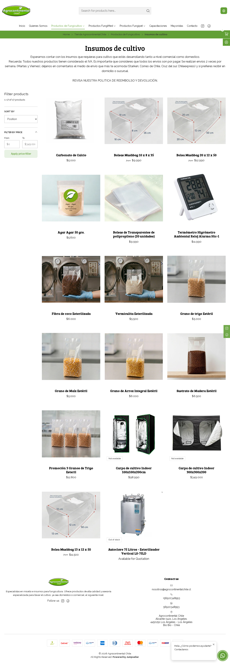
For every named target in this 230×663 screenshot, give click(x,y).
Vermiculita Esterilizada (133, 313)
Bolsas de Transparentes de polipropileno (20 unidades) (134, 234)
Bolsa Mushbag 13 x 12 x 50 (71, 549)
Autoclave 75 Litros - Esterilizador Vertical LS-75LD (134, 551)
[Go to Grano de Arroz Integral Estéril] (134, 356)
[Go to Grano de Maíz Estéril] (71, 356)
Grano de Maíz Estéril (71, 391)
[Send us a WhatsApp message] (222, 655)
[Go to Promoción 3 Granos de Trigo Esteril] (71, 434)
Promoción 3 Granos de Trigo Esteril (71, 470)
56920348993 (171, 607)
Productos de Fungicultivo (125, 34)
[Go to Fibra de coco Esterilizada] (71, 279)
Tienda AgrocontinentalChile (90, 34)
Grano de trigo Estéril (196, 313)
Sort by (9, 111)
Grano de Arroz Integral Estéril (133, 391)
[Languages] (224, 10)
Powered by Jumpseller (126, 657)
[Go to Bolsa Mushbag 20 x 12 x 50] (196, 121)
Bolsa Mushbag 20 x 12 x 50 (196, 155)
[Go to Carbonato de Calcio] (71, 121)
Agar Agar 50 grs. (71, 232)
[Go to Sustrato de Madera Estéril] (196, 356)
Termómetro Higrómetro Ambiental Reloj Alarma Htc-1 (196, 234)
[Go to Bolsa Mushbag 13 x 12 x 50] (71, 515)
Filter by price (13, 132)
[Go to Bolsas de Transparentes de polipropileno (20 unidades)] (134, 198)
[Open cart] (226, 34)
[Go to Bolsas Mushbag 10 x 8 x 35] (134, 121)
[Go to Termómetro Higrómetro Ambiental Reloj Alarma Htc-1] (196, 198)
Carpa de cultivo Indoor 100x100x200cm (134, 470)
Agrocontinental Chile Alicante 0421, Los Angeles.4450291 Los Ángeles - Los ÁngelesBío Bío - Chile (171, 620)
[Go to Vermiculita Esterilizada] (134, 279)
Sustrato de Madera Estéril (197, 391)
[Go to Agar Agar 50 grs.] (71, 198)
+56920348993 (171, 598)
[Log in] (226, 42)
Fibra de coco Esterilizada (71, 313)
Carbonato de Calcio (71, 155)
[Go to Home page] (16, 10)
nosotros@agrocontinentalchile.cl (171, 589)
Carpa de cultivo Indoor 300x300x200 (196, 470)
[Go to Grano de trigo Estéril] (196, 279)
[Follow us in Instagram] (202, 25)
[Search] (148, 10)
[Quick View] (93, 120)
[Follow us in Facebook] (209, 25)
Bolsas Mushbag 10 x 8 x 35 (134, 155)
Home (66, 34)
